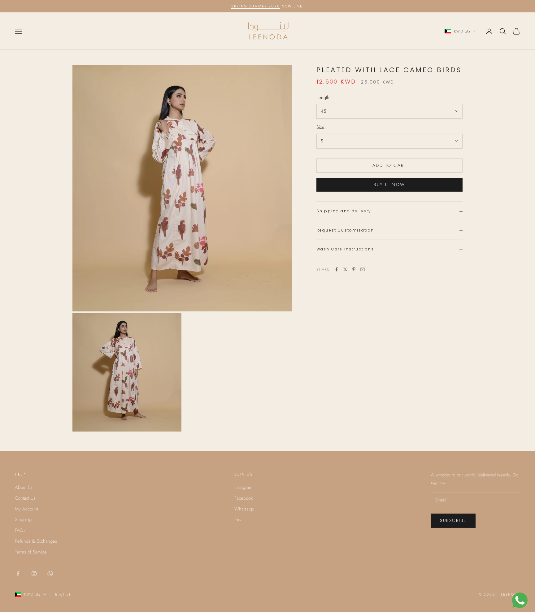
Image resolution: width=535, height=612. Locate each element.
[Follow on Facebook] (18, 574)
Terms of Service (31, 552)
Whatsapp (244, 509)
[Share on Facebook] (336, 269)
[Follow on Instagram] (34, 574)
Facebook (243, 498)
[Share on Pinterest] (353, 269)
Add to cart (389, 165)
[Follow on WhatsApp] (50, 574)
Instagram (243, 487)
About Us (24, 487)
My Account (26, 509)
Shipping (23, 519)
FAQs (20, 530)
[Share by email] (362, 269)
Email (239, 519)
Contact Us (25, 498)
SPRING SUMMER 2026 (256, 6)
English (63, 594)
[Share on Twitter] (345, 269)
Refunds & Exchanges (36, 541)
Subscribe (453, 520)
